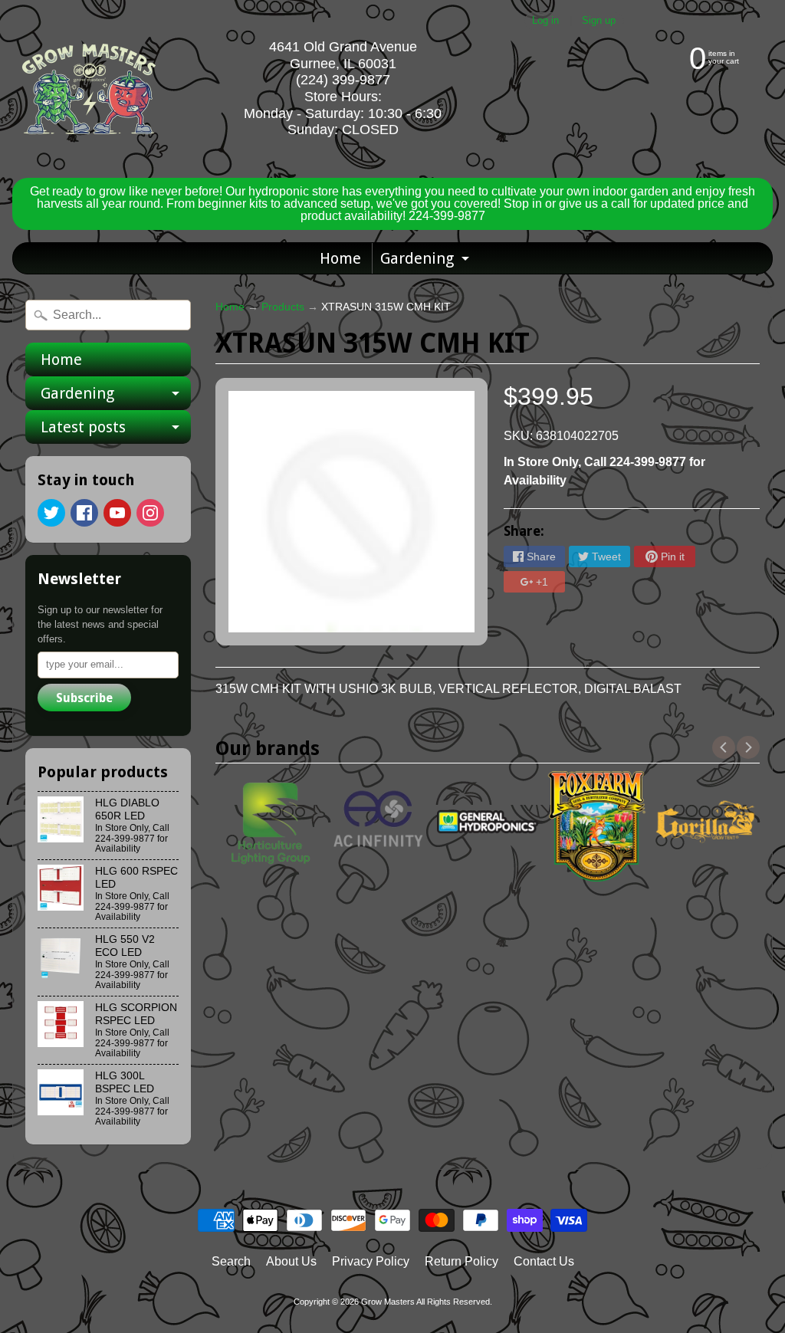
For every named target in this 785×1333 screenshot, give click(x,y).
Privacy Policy (370, 1261)
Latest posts (116, 431)
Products (282, 307)
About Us (291, 1261)
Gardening (426, 261)
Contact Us (544, 1261)
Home (340, 258)
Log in (545, 21)
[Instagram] (150, 513)
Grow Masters (388, 1301)
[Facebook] (84, 513)
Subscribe (84, 698)
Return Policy (461, 1261)
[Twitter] (51, 513)
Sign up (599, 21)
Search (231, 1261)
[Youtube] (117, 513)
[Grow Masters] (89, 89)
